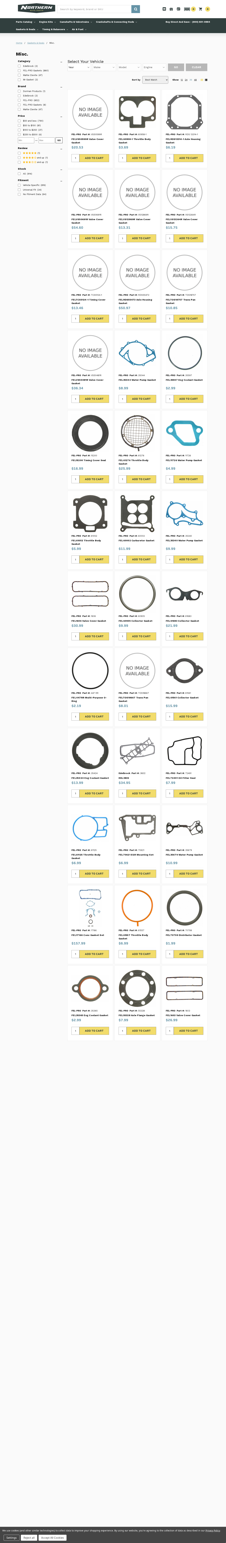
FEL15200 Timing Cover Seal (88, 460)
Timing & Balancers (53, 29)
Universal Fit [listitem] (29, 190)
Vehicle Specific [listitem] (31, 185)
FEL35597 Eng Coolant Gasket (184, 380)
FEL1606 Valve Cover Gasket (88, 621)
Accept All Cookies (52, 1538)
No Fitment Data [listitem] (32, 194)
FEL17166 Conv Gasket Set (87, 935)
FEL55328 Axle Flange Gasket (137, 1015)
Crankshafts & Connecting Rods (115, 22)
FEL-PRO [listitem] (28, 100)
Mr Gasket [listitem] (28, 79)
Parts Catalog (24, 22)
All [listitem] (24, 173)
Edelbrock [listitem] (28, 66)
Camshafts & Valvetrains (74, 22)
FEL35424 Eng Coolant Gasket (90, 778)
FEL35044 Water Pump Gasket (137, 380)
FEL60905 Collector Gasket (135, 621)
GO (59, 140)
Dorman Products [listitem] (32, 91)
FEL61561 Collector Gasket (182, 697)
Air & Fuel (77, 29)
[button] (189, 9)
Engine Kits (46, 22)
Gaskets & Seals (25, 29)
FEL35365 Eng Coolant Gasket (89, 1015)
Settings (11, 1538)
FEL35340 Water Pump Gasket (184, 540)
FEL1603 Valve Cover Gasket (183, 1015)
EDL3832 (124, 778)
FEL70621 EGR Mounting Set (136, 854)
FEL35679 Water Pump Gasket (184, 854)
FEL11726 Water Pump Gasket (184, 460)
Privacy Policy (212, 1530)
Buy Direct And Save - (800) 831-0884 (188, 22)
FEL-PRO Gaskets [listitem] (32, 70)
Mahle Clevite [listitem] (30, 75)
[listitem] (30, 121)
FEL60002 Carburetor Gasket (137, 540)
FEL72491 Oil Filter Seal (181, 778)
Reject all (29, 1538)
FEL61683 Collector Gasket (182, 621)
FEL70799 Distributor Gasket (184, 935)
